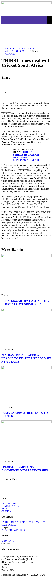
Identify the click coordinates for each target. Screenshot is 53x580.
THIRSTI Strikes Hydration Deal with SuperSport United (26, 156)
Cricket (10, 54)
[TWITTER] (13, 30)
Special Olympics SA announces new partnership (24, 469)
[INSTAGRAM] (29, 30)
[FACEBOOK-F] (5, 487)
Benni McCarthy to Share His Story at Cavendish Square (25, 302)
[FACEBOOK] (5, 30)
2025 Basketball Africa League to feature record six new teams (26, 358)
